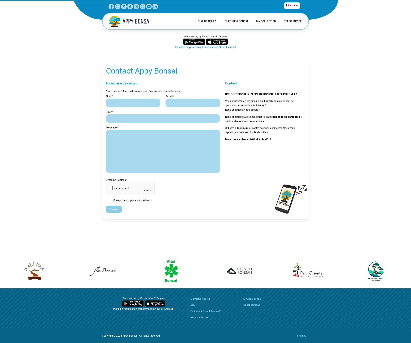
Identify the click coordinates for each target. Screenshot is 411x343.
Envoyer (113, 209)
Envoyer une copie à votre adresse (132, 200)
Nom (109, 96)
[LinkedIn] (155, 6)
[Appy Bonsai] (131, 21)
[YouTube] (149, 6)
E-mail (170, 96)
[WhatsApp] (142, 6)
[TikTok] (130, 6)
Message (112, 127)
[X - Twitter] (124, 6)
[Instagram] (117, 6)
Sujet (109, 112)
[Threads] (136, 6)
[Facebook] (111, 6)
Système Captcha (116, 179)
